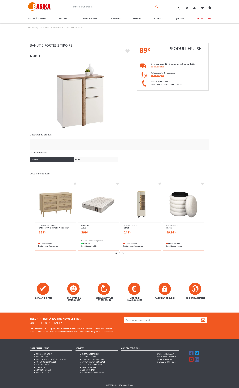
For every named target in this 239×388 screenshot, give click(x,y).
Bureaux (158, 18)
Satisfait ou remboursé (91, 365)
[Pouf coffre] (183, 204)
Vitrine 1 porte (130, 225)
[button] (116, 253)
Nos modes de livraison (46, 362)
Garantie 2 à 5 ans (89, 367)
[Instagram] (197, 361)
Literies (137, 18)
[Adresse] (187, 8)
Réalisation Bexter (126, 385)
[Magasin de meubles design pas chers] (39, 10)
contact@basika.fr (169, 362)
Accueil (31, 27)
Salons (63, 18)
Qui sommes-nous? (44, 354)
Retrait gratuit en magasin (93, 359)
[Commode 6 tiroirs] (56, 204)
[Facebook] (191, 354)
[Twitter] (197, 354)
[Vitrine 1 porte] (141, 204)
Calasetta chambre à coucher (54, 228)
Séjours (38, 27)
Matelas (85, 225)
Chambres (115, 18)
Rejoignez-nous (43, 365)
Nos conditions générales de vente (51, 359)
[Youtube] (191, 361)
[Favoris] (202, 8)
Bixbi (126, 228)
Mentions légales (43, 370)
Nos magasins (42, 357)
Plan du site (41, 367)
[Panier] (210, 7)
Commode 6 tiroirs (47, 225)
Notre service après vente (92, 372)
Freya (169, 228)
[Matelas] (98, 204)
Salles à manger (37, 18)
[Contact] (178, 7)
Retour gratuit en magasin (93, 362)
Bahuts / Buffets (50, 27)
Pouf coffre (172, 225)
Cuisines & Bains (88, 18)
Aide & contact (88, 370)
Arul (83, 228)
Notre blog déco (43, 372)
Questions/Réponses (90, 354)
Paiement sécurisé (89, 357)
